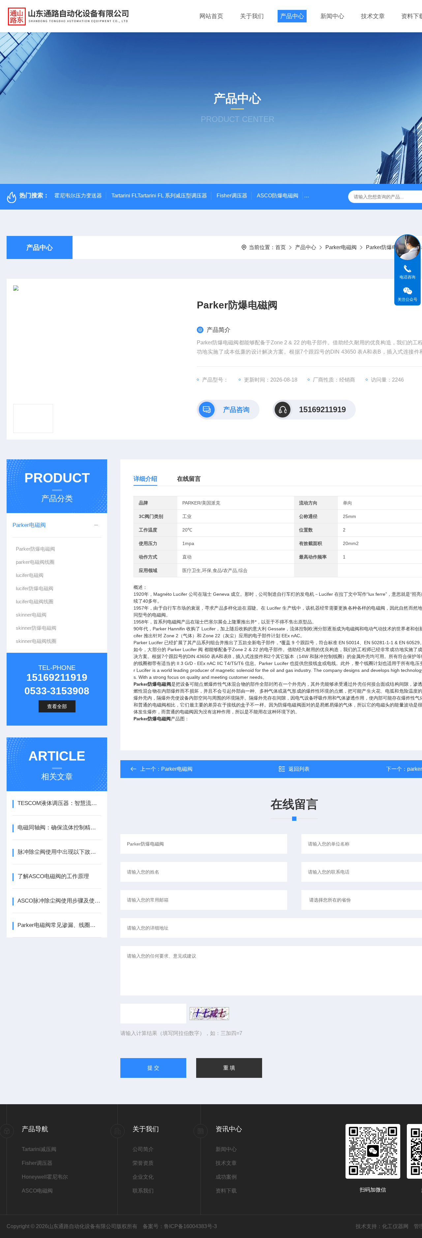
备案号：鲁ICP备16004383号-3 (180, 1226)
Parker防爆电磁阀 (387, 247)
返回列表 (299, 769)
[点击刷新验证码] (209, 1013)
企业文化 (143, 1177)
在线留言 (189, 478)
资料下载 (226, 1191)
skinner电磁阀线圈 (36, 641)
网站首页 (211, 16)
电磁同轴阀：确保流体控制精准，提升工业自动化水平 (59, 827)
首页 (280, 247)
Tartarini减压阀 (39, 1149)
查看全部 (57, 706)
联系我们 (143, 1191)
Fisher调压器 (232, 195)
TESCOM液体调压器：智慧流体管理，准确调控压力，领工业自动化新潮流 (59, 803)
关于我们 (252, 16)
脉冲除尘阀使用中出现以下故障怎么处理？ (59, 852)
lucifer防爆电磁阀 (34, 588)
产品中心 (292, 16)
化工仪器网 (395, 1226)
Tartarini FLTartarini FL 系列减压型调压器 (159, 195)
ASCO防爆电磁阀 (277, 195)
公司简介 (143, 1149)
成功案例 (226, 1177)
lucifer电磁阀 (30, 575)
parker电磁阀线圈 (35, 562)
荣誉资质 (143, 1163)
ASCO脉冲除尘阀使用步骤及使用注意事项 (59, 901)
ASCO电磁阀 (37, 1191)
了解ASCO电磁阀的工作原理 (53, 876)
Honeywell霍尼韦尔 (45, 1177)
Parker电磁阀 (341, 247)
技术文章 (373, 16)
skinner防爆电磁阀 (36, 628)
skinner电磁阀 (31, 615)
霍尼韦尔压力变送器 (78, 195)
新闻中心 (332, 16)
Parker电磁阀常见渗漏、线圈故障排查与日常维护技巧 (59, 925)
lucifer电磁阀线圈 (34, 601)
